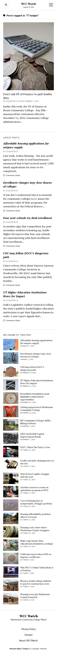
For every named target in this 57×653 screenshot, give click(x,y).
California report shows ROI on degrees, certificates (35, 555)
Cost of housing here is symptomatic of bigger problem (36, 502)
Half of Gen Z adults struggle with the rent (34, 475)
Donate (29, 634)
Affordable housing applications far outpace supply (26, 145)
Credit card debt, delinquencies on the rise (37, 462)
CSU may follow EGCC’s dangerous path (25, 255)
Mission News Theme (19, 648)
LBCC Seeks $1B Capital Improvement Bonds (32, 435)
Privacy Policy (28, 629)
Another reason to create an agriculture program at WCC (34, 489)
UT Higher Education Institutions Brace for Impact (25, 294)
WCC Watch (28, 4)
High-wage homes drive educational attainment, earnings (36, 542)
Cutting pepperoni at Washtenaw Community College (36, 408)
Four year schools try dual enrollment (27, 218)
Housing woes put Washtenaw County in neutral (35, 596)
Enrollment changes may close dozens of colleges (27, 184)
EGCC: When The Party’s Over (35, 447)
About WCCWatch (28, 640)
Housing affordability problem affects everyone (35, 515)
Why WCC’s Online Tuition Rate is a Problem (36, 569)
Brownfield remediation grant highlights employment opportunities (35, 396)
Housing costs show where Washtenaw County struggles (34, 529)
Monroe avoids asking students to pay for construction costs (35, 582)
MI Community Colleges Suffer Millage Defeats (35, 422)
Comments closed (12, 175)
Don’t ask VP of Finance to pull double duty (27, 96)
